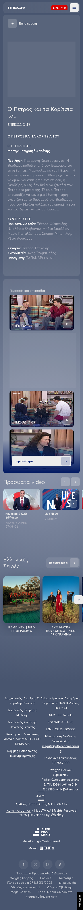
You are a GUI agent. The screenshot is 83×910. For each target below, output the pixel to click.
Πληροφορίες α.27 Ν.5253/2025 (29, 882)
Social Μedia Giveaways (55, 892)
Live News (51, 513)
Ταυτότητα (65, 878)
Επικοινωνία (67, 882)
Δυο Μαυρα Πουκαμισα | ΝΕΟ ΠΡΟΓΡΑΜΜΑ (61, 631)
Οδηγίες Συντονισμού (25, 887)
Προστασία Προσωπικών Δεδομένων (41, 873)
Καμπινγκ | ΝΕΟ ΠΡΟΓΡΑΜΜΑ (21, 629)
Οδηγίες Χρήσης (21, 878)
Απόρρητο (79, 901)
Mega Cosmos (21, 892)
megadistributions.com (41, 896)
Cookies (45, 878)
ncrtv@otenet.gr (67, 789)
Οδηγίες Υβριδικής (59, 887)
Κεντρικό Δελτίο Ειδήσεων (16, 515)
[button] (74, 7)
